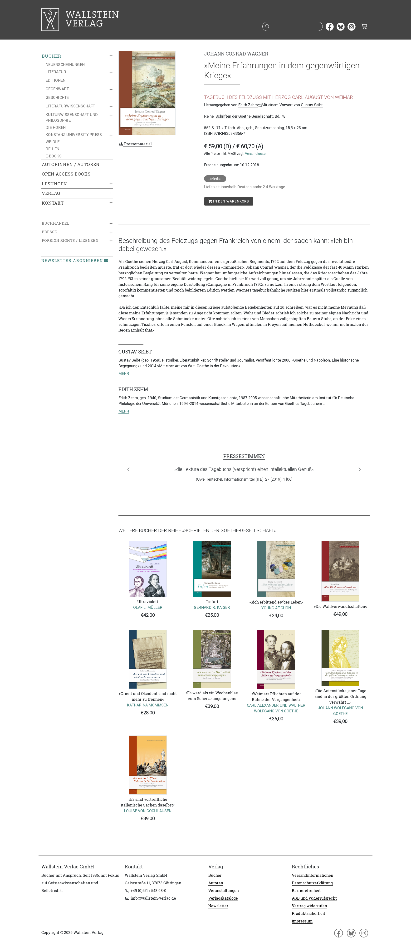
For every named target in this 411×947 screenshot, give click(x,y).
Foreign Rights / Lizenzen (70, 240)
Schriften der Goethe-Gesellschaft (244, 116)
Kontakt (53, 203)
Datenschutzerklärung (312, 883)
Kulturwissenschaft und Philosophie (72, 117)
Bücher (51, 56)
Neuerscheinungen (65, 64)
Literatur (56, 71)
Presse (49, 231)
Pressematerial (137, 143)
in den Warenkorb (230, 201)
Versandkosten (256, 153)
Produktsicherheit (308, 913)
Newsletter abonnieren (72, 260)
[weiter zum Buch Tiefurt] (212, 569)
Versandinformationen (312, 875)
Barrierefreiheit (306, 890)
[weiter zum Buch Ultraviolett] (147, 569)
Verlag (51, 193)
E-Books (54, 156)
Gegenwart (57, 88)
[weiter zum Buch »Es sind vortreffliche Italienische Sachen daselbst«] (147, 765)
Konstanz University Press (74, 134)
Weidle (53, 141)
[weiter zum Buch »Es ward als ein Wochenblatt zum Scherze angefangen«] (212, 659)
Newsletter (218, 905)
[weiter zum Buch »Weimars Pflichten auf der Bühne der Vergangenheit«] (276, 659)
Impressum (302, 921)
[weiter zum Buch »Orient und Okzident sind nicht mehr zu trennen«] (147, 659)
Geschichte (57, 97)
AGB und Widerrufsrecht (314, 898)
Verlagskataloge (223, 898)
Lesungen (54, 184)
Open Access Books (66, 174)
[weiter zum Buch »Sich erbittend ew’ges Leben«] (276, 569)
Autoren (215, 883)
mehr (123, 373)
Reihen (52, 148)
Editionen (55, 80)
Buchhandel (55, 223)
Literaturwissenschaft (70, 106)
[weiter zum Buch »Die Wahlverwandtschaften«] (340, 571)
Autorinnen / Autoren (71, 164)
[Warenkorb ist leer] (364, 26)
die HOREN (56, 127)
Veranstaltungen (223, 890)
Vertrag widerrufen (309, 905)
